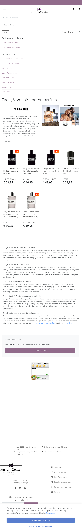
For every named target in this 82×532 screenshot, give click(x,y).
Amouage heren (8, 78)
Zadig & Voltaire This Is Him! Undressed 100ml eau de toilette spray (31, 214)
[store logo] (39, 10)
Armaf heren (7, 92)
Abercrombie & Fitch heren (12, 59)
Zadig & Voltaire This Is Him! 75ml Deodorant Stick (71, 170)
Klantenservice (59, 467)
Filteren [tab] (5, 32)
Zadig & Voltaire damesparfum (44, 323)
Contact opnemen (40, 351)
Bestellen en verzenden (62, 482)
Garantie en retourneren (63, 487)
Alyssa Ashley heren (9, 73)
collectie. (70, 323)
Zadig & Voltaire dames (11, 47)
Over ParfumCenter (61, 477)
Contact (57, 492)
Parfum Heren (9, 25)
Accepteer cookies (41, 520)
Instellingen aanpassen (41, 526)
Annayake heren (8, 82)
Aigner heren (7, 68)
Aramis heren (7, 87)
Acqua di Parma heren (10, 63)
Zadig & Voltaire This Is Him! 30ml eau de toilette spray (11, 170)
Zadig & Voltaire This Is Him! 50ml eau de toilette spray (31, 170)
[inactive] (40, 371)
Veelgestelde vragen (61, 472)
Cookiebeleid (50, 513)
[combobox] (41, 17)
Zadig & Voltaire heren (12, 38)
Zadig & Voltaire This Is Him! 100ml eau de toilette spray (51, 170)
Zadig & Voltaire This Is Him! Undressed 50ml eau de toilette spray (11, 214)
